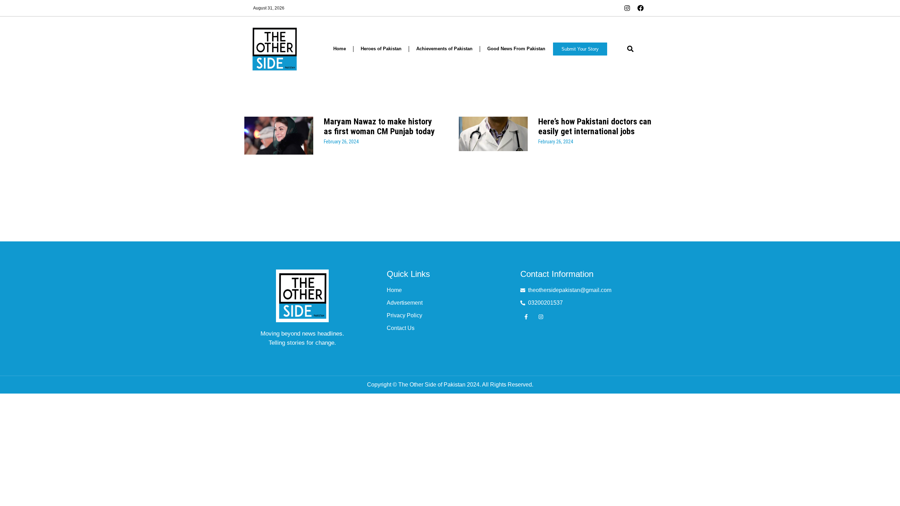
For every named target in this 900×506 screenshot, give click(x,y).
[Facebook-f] (526, 317)
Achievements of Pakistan (444, 48)
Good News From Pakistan (516, 48)
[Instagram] (541, 317)
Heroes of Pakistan (381, 48)
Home (339, 48)
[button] (630, 49)
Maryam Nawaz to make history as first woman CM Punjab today (379, 126)
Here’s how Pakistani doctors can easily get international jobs (594, 126)
